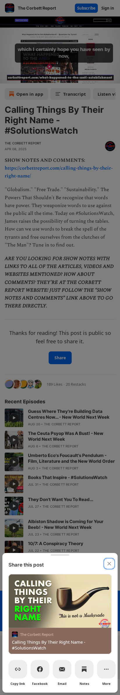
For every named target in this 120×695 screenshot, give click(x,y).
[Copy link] (17, 669)
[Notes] (84, 669)
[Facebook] (40, 669)
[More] (106, 669)
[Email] (62, 669)
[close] (109, 563)
